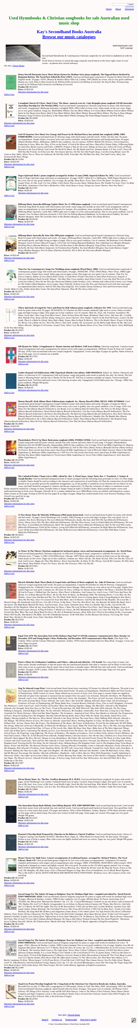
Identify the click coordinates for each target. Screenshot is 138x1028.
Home (109, 9)
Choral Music (18, 65)
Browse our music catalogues (69, 36)
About (118, 9)
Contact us (57, 1019)
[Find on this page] (134, 1020)
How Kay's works (88, 1019)
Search (45, 1019)
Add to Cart (9, 94)
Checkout (129, 9)
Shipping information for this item (33, 92)
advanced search (129, 6)
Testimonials (71, 1019)
